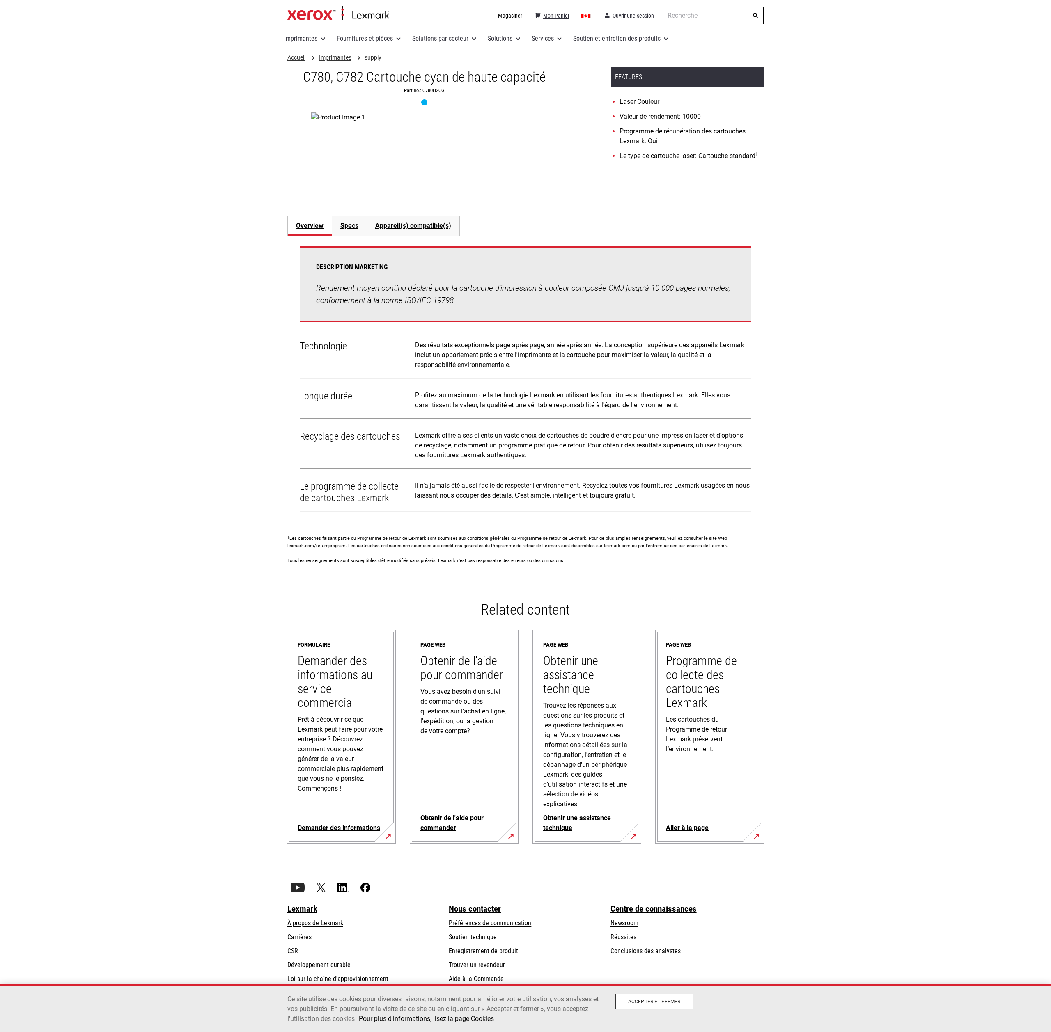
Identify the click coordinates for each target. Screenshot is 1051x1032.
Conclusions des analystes (645, 951)
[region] (525, 1008)
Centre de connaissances (653, 909)
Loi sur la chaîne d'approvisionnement (337, 979)
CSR (292, 951)
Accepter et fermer (654, 1001)
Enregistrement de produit (483, 951)
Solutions (500, 38)
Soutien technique (473, 937)
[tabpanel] (525, 380)
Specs (349, 225)
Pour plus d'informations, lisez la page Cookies (426, 1019)
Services (543, 38)
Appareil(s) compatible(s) (413, 225)
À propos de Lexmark (315, 923)
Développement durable (319, 965)
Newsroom (624, 923)
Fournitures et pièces (365, 38)
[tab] (309, 226)
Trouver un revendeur (477, 965)
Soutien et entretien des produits (617, 38)
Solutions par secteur (440, 38)
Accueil (338, 14)
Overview (310, 225)
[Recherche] (755, 15)
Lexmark (302, 909)
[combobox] (712, 15)
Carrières (299, 937)
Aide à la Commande (476, 979)
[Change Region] (586, 15)
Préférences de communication (490, 923)
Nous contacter (475, 909)
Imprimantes (300, 38)
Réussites (623, 937)
